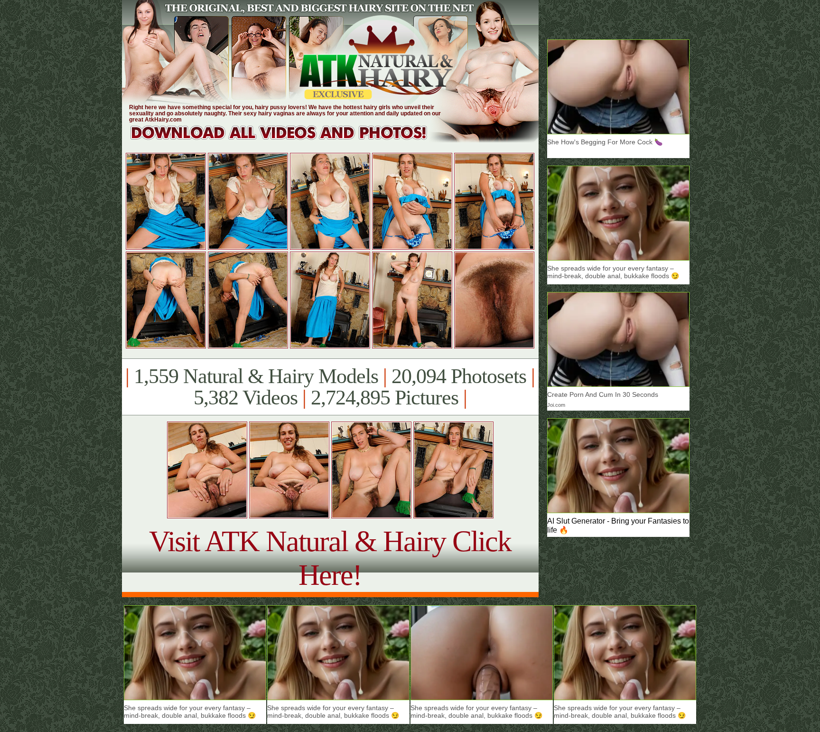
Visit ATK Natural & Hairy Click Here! (330, 558)
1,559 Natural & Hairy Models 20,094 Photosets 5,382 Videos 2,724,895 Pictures (330, 387)
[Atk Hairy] (288, 140)
